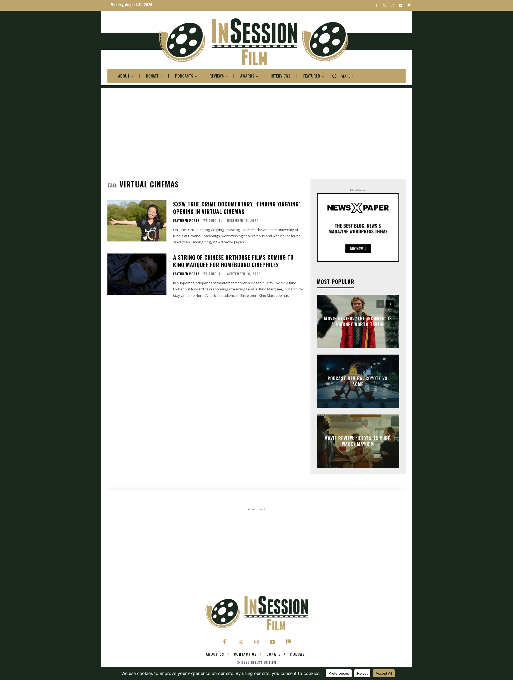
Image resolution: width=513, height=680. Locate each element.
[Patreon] (408, 5)
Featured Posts (186, 220)
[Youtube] (400, 5)
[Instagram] (392, 5)
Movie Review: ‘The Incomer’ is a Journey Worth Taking (358, 321)
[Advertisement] (256, 125)
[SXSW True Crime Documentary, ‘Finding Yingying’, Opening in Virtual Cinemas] (136, 221)
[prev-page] (380, 304)
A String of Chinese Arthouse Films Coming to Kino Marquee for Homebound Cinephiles (233, 261)
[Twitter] (384, 5)
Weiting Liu (213, 220)
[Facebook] (376, 5)
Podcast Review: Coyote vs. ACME (358, 381)
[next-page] (390, 304)
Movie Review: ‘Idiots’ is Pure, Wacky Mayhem (358, 441)
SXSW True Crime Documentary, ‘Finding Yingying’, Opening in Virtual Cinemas (237, 208)
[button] (340, 76)
